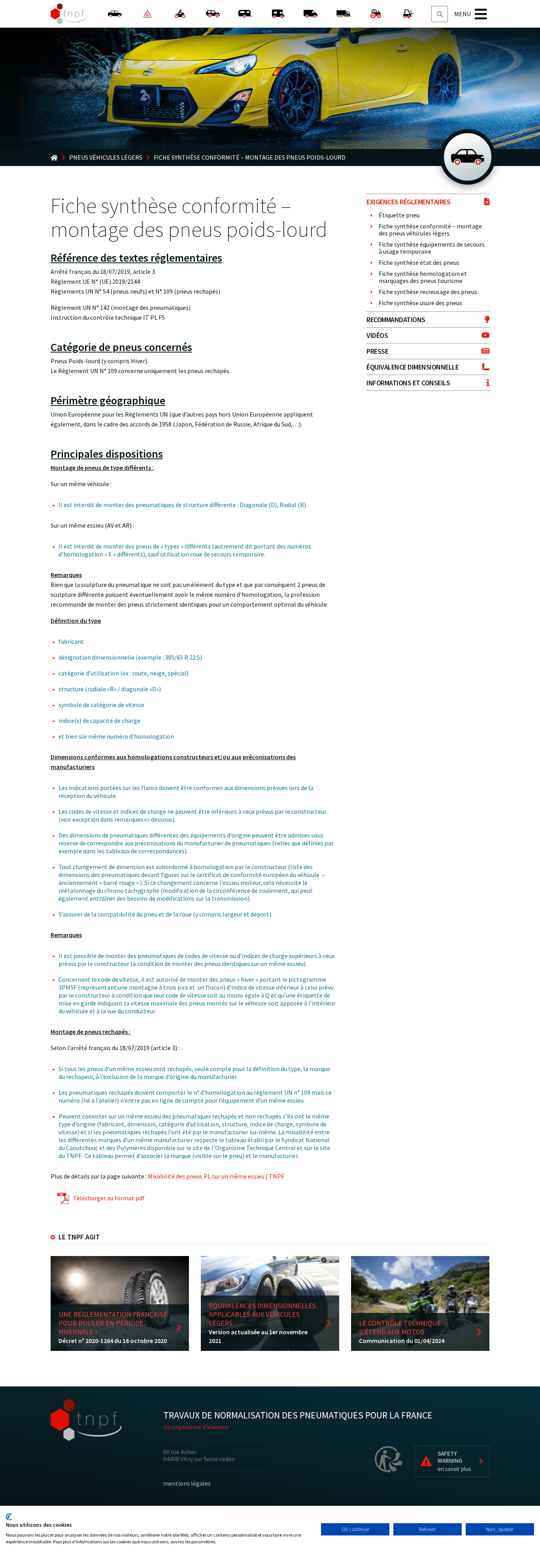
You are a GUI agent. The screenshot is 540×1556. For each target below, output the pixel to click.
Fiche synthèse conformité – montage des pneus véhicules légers (430, 229)
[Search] (440, 14)
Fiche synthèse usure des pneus (420, 303)
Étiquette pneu (399, 215)
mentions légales (187, 1483)
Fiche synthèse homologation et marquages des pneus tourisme (423, 277)
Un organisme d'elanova (195, 1427)
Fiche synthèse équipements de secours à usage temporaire (432, 247)
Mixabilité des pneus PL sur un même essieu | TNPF (216, 1176)
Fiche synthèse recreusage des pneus (428, 292)
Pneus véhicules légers (105, 157)
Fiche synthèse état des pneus (419, 262)
